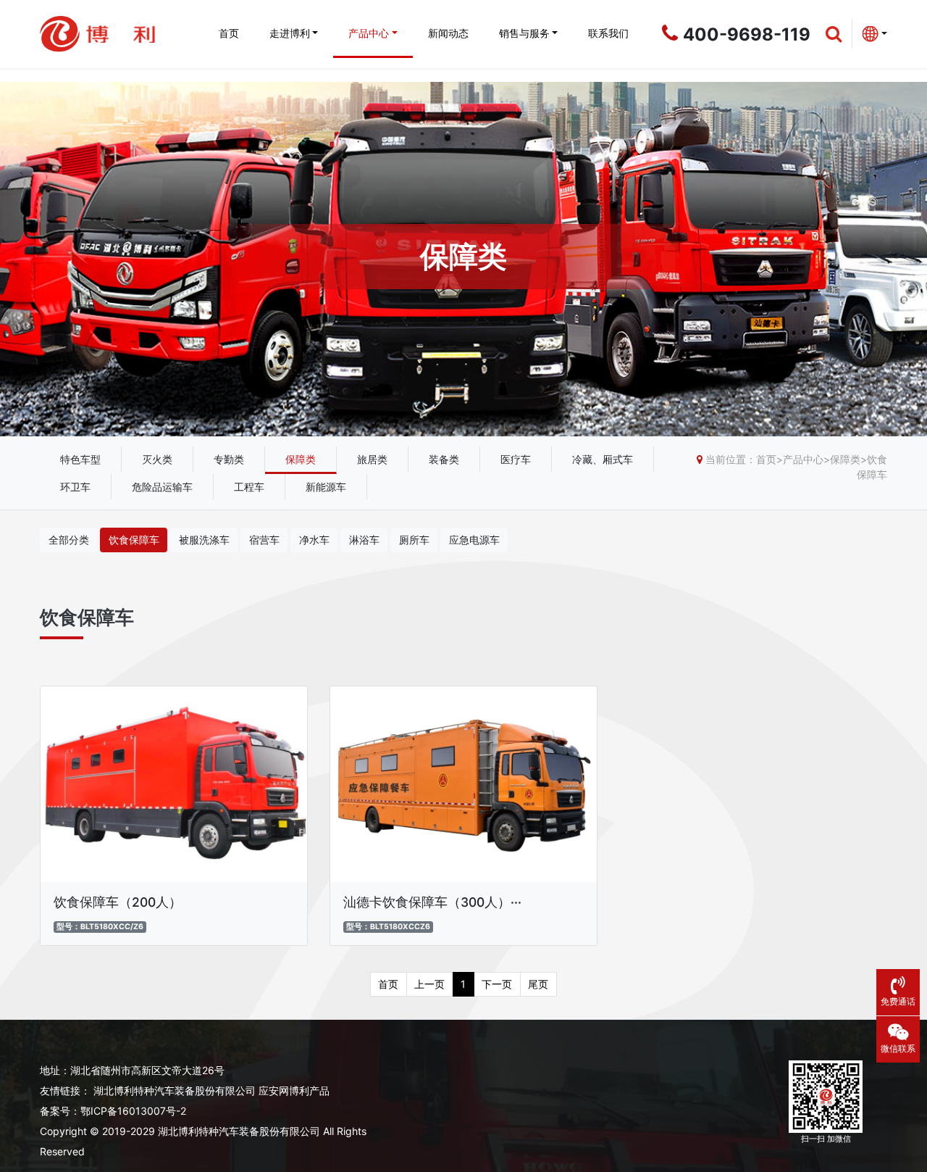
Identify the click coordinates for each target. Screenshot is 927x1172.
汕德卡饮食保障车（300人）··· (432, 902)
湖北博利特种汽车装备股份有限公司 (174, 1090)
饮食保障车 (134, 539)
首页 (229, 33)
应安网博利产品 (294, 1090)
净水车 (314, 539)
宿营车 (264, 539)
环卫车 (75, 487)
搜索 (898, 123)
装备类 (444, 459)
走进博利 (289, 33)
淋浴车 (364, 539)
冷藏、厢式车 (602, 459)
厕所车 (414, 539)
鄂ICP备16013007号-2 (133, 1111)
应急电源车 (474, 539)
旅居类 (372, 459)
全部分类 (69, 539)
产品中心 (368, 33)
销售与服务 (524, 33)
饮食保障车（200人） (118, 902)
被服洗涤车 (204, 539)
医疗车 (515, 459)
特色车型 (80, 459)
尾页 (538, 984)
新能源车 (326, 487)
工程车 (249, 487)
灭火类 (157, 459)
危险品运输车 (162, 487)
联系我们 (608, 33)
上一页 (429, 984)
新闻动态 (448, 33)
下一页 (497, 984)
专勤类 (229, 459)
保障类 (300, 459)
